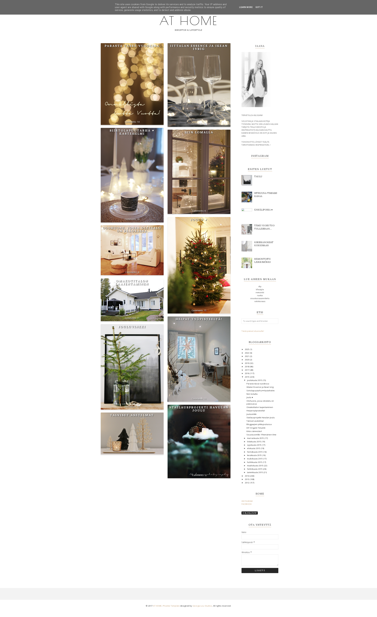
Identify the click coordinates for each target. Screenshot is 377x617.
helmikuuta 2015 (255, 469)
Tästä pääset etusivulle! (253, 331)
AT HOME (188, 21)
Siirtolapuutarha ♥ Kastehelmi (132, 132)
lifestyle (260, 289)
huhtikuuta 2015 (255, 462)
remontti (260, 292)
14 (138, 121)
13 (205, 123)
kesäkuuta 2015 (254, 455)
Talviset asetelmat (132, 415)
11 (138, 318)
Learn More (246, 7)
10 (138, 451)
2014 (247, 476)
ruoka (260, 295)
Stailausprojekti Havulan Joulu (199, 408)
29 (138, 219)
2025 (247, 349)
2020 (247, 359)
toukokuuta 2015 (255, 458)
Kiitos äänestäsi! (254, 431)
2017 (247, 370)
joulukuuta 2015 (255, 380)
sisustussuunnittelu (259, 298)
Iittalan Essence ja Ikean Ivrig (199, 47)
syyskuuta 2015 (254, 445)
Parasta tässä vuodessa (132, 46)
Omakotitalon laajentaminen (132, 282)
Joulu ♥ (199, 219)
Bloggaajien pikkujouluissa (259, 424)
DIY (260, 286)
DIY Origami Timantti (256, 428)
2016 (247, 373)
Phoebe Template (171, 605)
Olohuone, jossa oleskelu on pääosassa (132, 229)
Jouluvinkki (132, 327)
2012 (247, 482)
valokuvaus (260, 301)
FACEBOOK (247, 504)
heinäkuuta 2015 (255, 452)
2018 (247, 366)
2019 (247, 363)
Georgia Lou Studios (202, 605)
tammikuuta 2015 (255, 472)
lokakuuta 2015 (254, 441)
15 (205, 310)
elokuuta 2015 (254, 448)
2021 (247, 356)
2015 (247, 377)
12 (138, 406)
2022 (247, 353)
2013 (247, 479)
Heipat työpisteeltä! (199, 319)
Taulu (258, 176)
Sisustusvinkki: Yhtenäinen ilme (261, 434)
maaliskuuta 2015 (255, 465)
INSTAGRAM (247, 501)
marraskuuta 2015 (255, 438)
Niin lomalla (199, 132)
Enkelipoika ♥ (263, 209)
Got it (259, 7)
